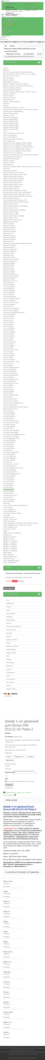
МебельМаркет (11, 649)
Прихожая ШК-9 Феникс (11, 275)
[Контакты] (22, 1)
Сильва (8, 669)
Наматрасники (8, 164)
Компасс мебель (11, 640)
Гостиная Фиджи (8, 491)
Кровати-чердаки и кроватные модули (15, 84)
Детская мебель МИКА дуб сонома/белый (17, 192)
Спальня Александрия (10, 310)
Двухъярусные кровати (11, 82)
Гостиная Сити (8, 497)
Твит (9, 756)
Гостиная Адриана (9, 476)
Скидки (8, 568)
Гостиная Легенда (9, 424)
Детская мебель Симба (11, 214)
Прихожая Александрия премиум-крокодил (17, 243)
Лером (8, 643)
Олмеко (8, 659)
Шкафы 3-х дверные (10, 545)
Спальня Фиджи (8, 391)
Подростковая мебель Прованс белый (16, 202)
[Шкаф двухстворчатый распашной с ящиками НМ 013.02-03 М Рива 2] (13, 928)
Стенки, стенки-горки (10, 519)
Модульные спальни (10, 281)
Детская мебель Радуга (11, 198)
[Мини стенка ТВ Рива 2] (13, 878)
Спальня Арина (8, 324)
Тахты (5, 131)
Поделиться (19, 756)
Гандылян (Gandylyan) (13, 626)
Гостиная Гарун (8, 411)
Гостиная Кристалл (9, 466)
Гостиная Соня (8, 428)
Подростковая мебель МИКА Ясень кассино (18, 196)
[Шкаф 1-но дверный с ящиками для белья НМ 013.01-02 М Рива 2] (13, 958)
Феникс (8, 685)
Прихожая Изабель (9, 239)
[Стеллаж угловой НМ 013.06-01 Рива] (13, 978)
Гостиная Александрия (10, 432)
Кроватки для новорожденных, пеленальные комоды (20, 109)
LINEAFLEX (10, 603)
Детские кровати (8, 80)
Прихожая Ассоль (9, 235)
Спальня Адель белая (10, 383)
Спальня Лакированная (11, 367)
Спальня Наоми (8, 283)
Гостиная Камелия (9, 413)
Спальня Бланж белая (10, 379)
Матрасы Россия (8, 162)
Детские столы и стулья (11, 76)
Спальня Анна (8, 397)
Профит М (9, 666)
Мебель (5, 68)
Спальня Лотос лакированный (13, 403)
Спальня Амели (8, 322)
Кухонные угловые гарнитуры (13, 139)
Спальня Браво (8, 385)
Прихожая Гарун (8, 224)
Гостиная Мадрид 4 (9, 458)
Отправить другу (10, 764)
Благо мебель (11, 613)
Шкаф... (6, 891)
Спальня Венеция (9, 359)
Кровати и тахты (8, 115)
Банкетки (6, 103)
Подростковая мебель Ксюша (13, 184)
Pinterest (11, 760)
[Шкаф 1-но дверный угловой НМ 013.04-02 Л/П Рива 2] (13, 1019)
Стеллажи (6, 515)
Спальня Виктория (9, 369)
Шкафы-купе (7, 535)
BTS (7, 600)
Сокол (8, 676)
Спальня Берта (8, 326)
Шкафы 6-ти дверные (10, 550)
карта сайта (4, 39)
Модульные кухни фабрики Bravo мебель (17, 149)
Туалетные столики (9, 529)
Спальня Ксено (8, 320)
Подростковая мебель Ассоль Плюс (15, 174)
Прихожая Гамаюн (9, 225)
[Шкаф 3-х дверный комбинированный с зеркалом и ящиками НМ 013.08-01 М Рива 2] (13, 908)
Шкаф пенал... (8, 952)
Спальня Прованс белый (11, 298)
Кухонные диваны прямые (12, 90)
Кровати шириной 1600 (10, 127)
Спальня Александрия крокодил (14, 312)
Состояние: (9, 736)
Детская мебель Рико (10, 218)
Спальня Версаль (9, 328)
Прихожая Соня (8, 241)
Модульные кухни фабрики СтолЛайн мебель (18, 147)
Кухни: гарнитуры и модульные (13, 133)
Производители (11, 594)
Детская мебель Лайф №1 (12, 186)
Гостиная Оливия (9, 415)
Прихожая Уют (8, 233)
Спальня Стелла (8, 318)
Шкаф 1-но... (7, 962)
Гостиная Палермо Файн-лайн (13, 468)
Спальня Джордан (9, 314)
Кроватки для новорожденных (13, 111)
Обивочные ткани (9, 558)
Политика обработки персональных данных (22, 1058)
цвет (7, 779)
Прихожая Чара (8, 255)
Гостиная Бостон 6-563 (10, 436)
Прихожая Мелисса (9, 227)
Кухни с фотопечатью (10, 137)
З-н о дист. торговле (6, 27)
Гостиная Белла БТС (10, 472)
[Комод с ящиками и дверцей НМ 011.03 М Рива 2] (13, 1029)
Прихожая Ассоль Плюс (11, 259)
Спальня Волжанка (9, 296)
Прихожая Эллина (9, 257)
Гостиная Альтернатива (11, 452)
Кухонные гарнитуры (10, 135)
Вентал (8, 623)
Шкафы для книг (8, 517)
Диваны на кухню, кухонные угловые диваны (18, 86)
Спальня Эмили (8, 294)
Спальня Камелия (9, 287)
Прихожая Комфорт (9, 231)
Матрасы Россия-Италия (11, 159)
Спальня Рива (8, 387)
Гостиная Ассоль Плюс (11, 464)
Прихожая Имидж (9, 263)
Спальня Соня (8, 306)
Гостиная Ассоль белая (11, 422)
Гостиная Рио (7, 450)
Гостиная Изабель (9, 426)
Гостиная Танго (8, 493)
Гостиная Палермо (9, 470)
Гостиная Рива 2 (8, 489)
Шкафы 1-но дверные (10, 541)
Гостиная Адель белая (10, 420)
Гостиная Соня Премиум (11, 430)
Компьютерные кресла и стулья (13, 107)
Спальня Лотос (8, 363)
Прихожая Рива (8, 267)
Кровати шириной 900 (10, 121)
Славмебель (10, 672)
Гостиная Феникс (8, 418)
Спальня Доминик (9, 292)
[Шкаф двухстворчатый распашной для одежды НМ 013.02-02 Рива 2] (13, 938)
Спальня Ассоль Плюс (10, 350)
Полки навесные (8, 501)
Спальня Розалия (9, 285)
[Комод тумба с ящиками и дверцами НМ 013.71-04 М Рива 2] (13, 1009)
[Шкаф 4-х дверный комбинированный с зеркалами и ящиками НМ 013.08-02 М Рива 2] (13, 898)
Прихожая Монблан (9, 237)
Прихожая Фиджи (9, 271)
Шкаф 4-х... (7, 901)
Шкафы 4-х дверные (10, 547)
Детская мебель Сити (10, 208)
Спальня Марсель (9, 355)
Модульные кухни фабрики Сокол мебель (17, 151)
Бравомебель (10, 620)
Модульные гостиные (10, 409)
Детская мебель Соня (10, 204)
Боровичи (9, 617)
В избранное (9, 788)
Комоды (6, 105)
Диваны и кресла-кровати (11, 101)
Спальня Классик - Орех (11, 361)
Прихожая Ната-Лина (10, 261)
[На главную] (6, 46)
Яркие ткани (7, 552)
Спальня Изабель (9, 304)
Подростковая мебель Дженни (13, 180)
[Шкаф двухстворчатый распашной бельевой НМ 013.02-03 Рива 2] (13, 918)
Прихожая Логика (9, 247)
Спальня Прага (8, 340)
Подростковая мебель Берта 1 (13, 176)
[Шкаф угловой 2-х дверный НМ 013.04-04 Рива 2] (13, 888)
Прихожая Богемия (9, 245)
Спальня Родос (8, 393)
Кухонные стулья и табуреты (12, 153)
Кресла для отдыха (9, 97)
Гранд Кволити (11, 630)
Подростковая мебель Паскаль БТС (15, 200)
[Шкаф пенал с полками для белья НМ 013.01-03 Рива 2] (13, 948)
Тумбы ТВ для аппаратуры (12, 533)
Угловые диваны (8, 99)
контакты (3, 37)
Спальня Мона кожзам (10, 395)
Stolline (8, 607)
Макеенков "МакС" (12, 646)
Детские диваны (8, 78)
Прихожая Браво (8, 265)
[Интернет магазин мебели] (23, 13)
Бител (8, 610)
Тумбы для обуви (9, 521)
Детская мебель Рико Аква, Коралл (15, 190)
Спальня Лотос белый (10, 401)
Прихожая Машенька (10, 249)
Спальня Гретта (8, 352)
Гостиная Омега (8, 446)
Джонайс (9, 633)
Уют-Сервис (10, 682)
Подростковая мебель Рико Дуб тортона (16, 194)
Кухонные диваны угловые (12, 88)
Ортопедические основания (12, 157)
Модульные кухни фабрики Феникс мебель (17, 145)
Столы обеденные (9, 509)
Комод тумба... (8, 1012)
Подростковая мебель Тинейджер (14, 210)
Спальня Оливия (8, 354)
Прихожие (6, 503)
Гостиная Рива (8, 487)
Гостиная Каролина (9, 456)
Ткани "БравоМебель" (10, 562)
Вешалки (6, 70)
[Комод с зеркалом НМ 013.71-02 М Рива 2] (13, 998)
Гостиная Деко (8, 483)
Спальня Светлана (9, 342)
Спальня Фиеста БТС (10, 399)
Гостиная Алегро (8, 482)
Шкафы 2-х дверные (10, 543)
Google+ (31, 756)
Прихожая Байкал (9, 279)
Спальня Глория (8, 334)
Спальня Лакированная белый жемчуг (16, 407)
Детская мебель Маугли (11, 188)
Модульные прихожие (10, 222)
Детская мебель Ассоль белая (13, 172)
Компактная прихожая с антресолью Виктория (23, 573)
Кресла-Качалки (8, 96)
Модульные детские (10, 170)
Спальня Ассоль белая (11, 302)
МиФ (7, 656)
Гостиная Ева (7, 462)
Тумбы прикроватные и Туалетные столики (17, 525)
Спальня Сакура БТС (10, 373)
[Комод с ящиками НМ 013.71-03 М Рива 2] (13, 988)
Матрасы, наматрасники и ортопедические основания (21, 155)
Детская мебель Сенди (11, 212)
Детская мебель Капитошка (12, 182)
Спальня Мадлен (9, 289)
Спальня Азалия (8, 316)
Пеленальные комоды (10, 113)
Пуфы (5, 531)
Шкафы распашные (9, 537)
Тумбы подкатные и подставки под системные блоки (20, 523)
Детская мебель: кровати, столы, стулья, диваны (19, 74)
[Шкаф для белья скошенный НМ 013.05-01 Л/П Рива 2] (13, 968)
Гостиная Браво (8, 485)
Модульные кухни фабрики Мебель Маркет (17, 143)
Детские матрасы (9, 160)
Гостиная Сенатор (9, 460)
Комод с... (6, 992)
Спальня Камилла (9, 290)
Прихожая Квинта (9, 273)
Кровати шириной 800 (10, 119)
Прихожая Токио (8, 253)
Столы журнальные (9, 511)
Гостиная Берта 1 (9, 480)
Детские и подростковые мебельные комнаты (18, 72)
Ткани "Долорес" (8, 554)
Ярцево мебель (11, 689)
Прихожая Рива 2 (9, 269)
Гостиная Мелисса (9, 417)
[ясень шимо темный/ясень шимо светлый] (19, 781)
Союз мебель (10, 679)
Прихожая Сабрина (9, 251)
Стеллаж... (7, 982)
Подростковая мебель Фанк (12, 220)
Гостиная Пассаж (9, 448)
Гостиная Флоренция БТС (11, 474)
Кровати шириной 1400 (10, 125)
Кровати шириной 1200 (10, 123)
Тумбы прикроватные (10, 527)
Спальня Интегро (9, 336)
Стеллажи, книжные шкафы (12, 513)
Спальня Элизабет (9, 300)
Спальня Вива (8, 365)
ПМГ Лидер (10, 662)
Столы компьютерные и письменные (15, 505)
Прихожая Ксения (9, 229)
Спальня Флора (8, 344)
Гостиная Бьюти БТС (10, 495)
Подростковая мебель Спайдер (13, 216)
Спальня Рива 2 (8, 389)
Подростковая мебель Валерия (13, 178)
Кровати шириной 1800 (10, 129)
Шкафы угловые (8, 539)
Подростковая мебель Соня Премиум (15, 206)
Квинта (8, 636)
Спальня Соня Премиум (11, 308)
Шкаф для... (7, 972)
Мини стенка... (8, 881)
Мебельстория (11, 653)
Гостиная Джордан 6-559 (11, 438)
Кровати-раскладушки (10, 117)
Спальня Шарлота (9, 346)
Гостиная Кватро (8, 478)
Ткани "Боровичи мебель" (11, 560)
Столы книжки (8, 507)
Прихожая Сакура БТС (10, 277)
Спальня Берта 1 (9, 377)
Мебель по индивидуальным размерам (7, 32)
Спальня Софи (8, 348)
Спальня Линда (8, 338)
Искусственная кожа (10, 556)
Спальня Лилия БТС (10, 371)
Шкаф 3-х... (7, 911)
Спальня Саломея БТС (10, 375)
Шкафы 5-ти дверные (10, 548)
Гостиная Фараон (9, 499)
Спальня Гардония (9, 332)
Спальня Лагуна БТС (10, 405)
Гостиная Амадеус (9, 454)
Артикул (8, 733)
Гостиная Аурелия (9, 442)
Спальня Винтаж (8, 330)
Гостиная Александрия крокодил (14, 434)
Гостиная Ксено (8, 444)
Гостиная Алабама (9, 440)
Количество (9, 772)
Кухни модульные (9, 141)
